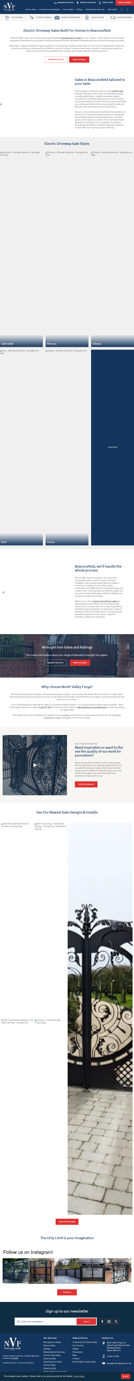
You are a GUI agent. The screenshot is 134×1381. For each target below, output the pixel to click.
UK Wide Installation (44, 17)
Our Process (77, 1345)
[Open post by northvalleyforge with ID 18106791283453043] (67, 1271)
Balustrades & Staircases (95, 9)
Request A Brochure (66, 2)
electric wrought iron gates (105, 601)
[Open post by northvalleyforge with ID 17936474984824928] (93, 1271)
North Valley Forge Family (84, 1362)
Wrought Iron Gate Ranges (49, 9)
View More (112, 447)
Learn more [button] (79, 1376)
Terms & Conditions (26, 1363)
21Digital (14, 1358)
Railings (79, 9)
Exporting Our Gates (52, 1362)
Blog (74, 1355)
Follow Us (67, 1292)
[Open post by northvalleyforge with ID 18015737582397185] (118, 1271)
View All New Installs (67, 1222)
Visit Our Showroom (88, 2)
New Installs (112, 9)
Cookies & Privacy (9, 1363)
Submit (86, 1321)
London (65, 715)
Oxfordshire (48, 718)
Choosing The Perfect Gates (84, 1342)
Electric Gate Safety (52, 1355)
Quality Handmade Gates (70, 17)
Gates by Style (49, 1358)
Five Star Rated (17, 17)
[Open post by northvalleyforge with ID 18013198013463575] (41, 1271)
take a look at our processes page (91, 707)
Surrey (68, 718)
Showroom (77, 1352)
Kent (118, 715)
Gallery (75, 1349)
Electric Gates (30, 9)
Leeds (57, 718)
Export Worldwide (124, 17)
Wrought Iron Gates (52, 1342)
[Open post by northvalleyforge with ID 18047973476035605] (15, 1271)
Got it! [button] (126, 1376)
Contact (75, 1358)
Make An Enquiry (124, 2)
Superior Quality (97, 17)
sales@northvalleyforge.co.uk (119, 1363)
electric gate (117, 91)
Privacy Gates (68, 9)
